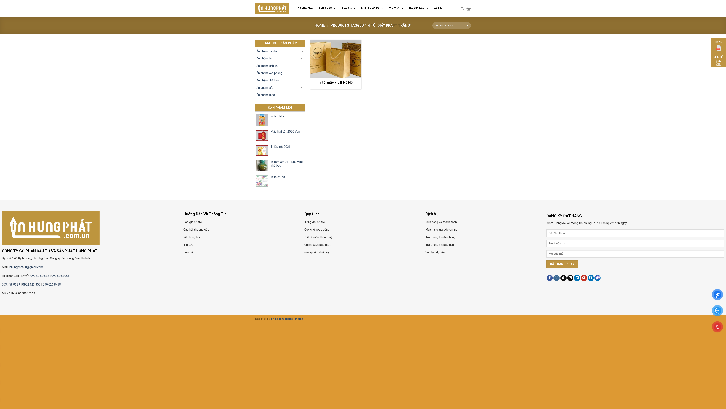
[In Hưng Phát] (272, 8)
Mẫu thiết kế (370, 8)
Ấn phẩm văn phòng (269, 73)
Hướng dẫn (417, 8)
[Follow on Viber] (597, 278)
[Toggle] (302, 51)
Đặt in (438, 8)
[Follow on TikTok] (563, 278)
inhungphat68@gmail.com (26, 267)
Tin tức (394, 8)
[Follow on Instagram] (556, 278)
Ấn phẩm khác (265, 95)
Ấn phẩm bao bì (266, 51)
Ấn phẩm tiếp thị (267, 66)
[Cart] (468, 8)
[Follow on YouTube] (584, 278)
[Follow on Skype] (591, 278)
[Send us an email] (570, 278)
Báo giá (347, 8)
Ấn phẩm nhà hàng (268, 80)
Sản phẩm (325, 8)
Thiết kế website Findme (287, 319)
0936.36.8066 (60, 276)
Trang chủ (305, 8)
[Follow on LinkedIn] (577, 278)
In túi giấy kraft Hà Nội (336, 82)
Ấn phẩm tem (265, 58)
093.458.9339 (11, 284)
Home (320, 25)
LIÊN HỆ (718, 57)
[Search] (462, 8)
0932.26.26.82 (39, 276)
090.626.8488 (52, 284)
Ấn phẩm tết (264, 88)
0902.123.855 (31, 284)
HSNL (718, 42)
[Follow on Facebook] (550, 278)
